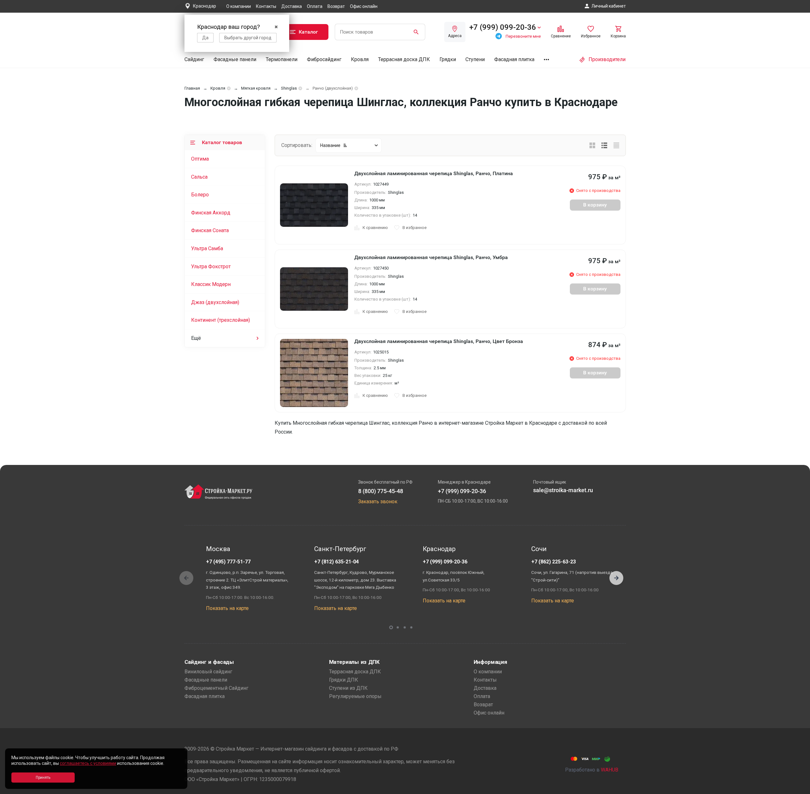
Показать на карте (227, 608)
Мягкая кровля (256, 88)
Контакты (266, 6)
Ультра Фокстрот (211, 267)
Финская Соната (210, 230)
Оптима (200, 159)
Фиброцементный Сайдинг (216, 688)
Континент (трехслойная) (220, 320)
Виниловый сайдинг (208, 672)
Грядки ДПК (343, 680)
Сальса (199, 177)
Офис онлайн (363, 6)
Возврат (336, 6)
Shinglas (289, 88)
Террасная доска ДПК (404, 59)
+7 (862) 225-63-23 (553, 562)
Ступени (475, 59)
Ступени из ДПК (348, 688)
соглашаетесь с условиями (88, 763)
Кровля (360, 59)
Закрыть (797, 788)
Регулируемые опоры (355, 696)
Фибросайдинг (324, 59)
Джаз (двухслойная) (215, 302)
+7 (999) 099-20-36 (445, 562)
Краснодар (439, 549)
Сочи (538, 549)
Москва (218, 549)
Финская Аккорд (210, 213)
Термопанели (281, 59)
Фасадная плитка (514, 59)
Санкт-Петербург (340, 549)
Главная (192, 88)
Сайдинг (194, 59)
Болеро (200, 195)
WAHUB (609, 770)
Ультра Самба (207, 248)
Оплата (314, 6)
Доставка (291, 6)
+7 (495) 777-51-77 (228, 562)
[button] (616, 578)
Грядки (447, 59)
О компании (238, 6)
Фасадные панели (235, 59)
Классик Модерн (211, 284)
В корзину (595, 205)
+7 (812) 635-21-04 (336, 562)
